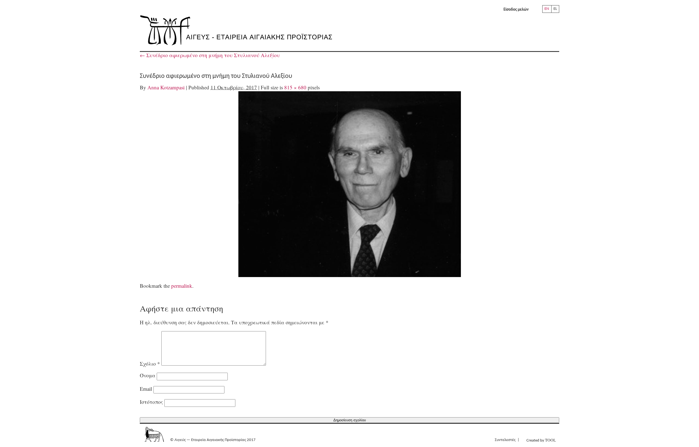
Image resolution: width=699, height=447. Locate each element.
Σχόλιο (150, 363)
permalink (181, 285)
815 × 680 (295, 87)
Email (146, 388)
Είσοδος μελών (516, 10)
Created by (541, 440)
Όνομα (147, 375)
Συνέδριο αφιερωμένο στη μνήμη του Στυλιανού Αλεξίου (210, 55)
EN (546, 9)
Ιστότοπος (151, 401)
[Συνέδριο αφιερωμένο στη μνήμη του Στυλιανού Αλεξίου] (349, 184)
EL (555, 9)
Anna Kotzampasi (166, 87)
